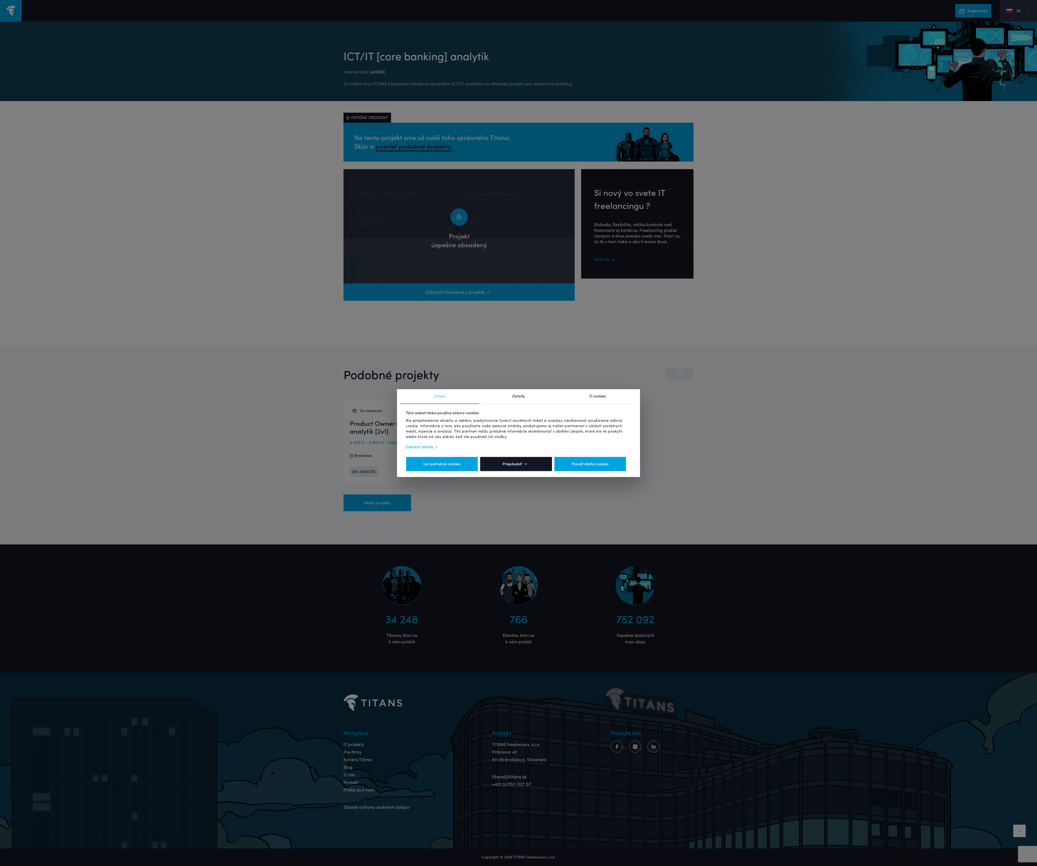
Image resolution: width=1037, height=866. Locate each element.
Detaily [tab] (518, 396)
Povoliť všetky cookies (590, 464)
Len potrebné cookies (441, 464)
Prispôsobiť (512, 464)
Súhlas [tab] (440, 396)
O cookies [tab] (597, 396)
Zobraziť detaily (420, 446)
